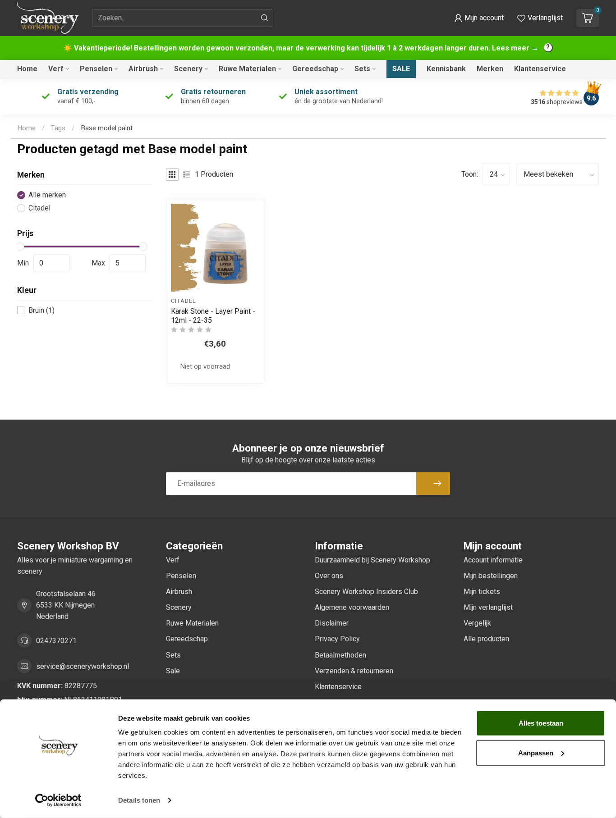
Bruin (41, 310)
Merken (490, 68)
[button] (479, 18)
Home (27, 68)
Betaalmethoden (340, 655)
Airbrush (143, 68)
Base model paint (107, 128)
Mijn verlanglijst (488, 607)
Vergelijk (477, 623)
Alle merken (47, 195)
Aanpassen (535, 752)
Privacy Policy (337, 639)
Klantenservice (540, 68)
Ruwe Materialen (247, 68)
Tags (58, 128)
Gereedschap (315, 68)
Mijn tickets (482, 591)
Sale (401, 68)
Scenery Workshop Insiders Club (366, 591)
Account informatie (493, 560)
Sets (362, 68)
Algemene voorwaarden (352, 607)
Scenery (188, 68)
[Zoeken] (264, 18)
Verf (56, 68)
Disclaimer (332, 623)
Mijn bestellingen (491, 575)
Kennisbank (446, 68)
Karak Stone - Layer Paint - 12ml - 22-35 (213, 315)
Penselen (96, 68)
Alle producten (486, 639)
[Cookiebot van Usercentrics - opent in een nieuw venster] (58, 800)
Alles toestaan (541, 723)
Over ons (329, 575)
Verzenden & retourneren (354, 671)
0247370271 (56, 640)
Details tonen (139, 800)
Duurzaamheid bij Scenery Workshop (372, 560)
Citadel (39, 208)
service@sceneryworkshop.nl (82, 666)
